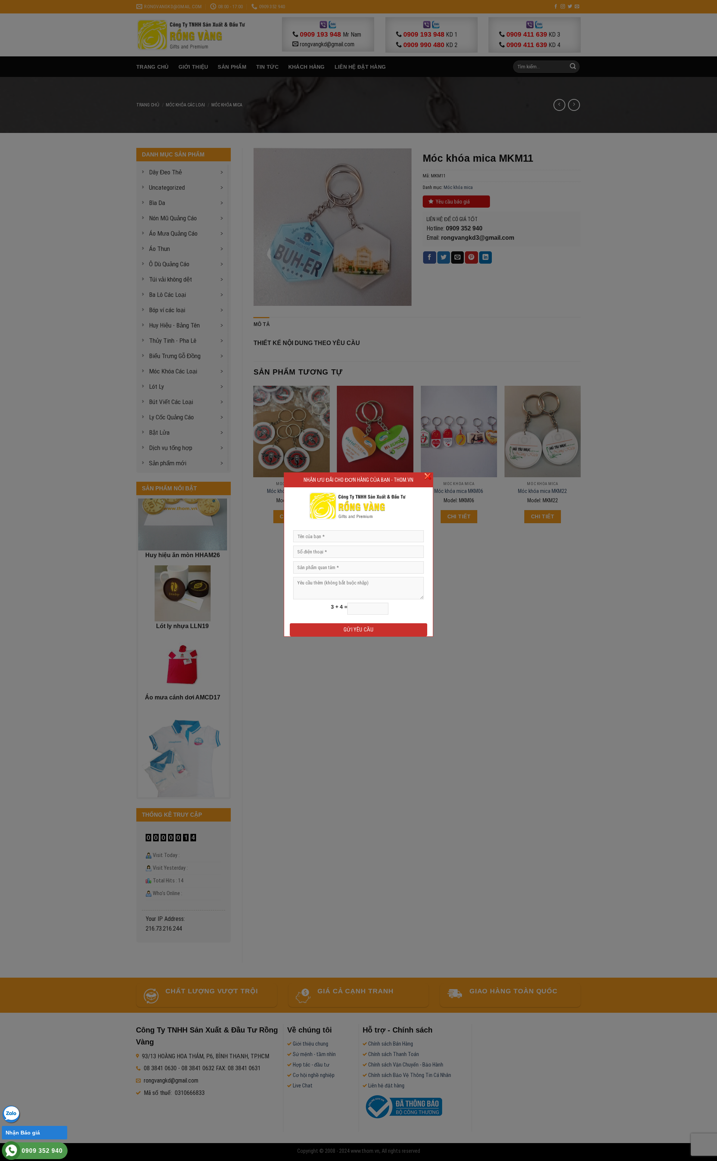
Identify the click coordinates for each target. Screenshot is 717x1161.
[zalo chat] (11, 1113)
